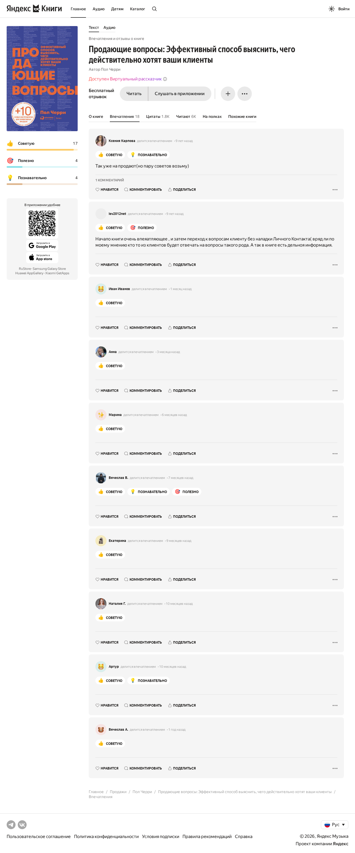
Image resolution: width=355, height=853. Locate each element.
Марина (115, 415)
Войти (343, 9)
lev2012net (117, 214)
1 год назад (177, 730)
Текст (94, 27)
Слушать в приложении (180, 93)
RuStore (25, 269)
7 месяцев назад (180, 478)
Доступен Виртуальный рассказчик (125, 79)
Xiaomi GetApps (57, 273)
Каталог (137, 9)
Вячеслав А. (118, 730)
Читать (133, 93)
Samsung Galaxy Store (49, 269)
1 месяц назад (181, 289)
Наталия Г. (117, 604)
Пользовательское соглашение (39, 836)
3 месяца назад (168, 352)
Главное (78, 9)
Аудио (99, 9)
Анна (113, 352)
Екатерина (117, 541)
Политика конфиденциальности (106, 836)
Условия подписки (160, 836)
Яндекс (340, 843)
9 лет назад (184, 141)
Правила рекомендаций (207, 836)
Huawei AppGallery (29, 273)
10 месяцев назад (179, 604)
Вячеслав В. (118, 478)
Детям (117, 9)
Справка (243, 836)
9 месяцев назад (178, 541)
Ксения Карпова (122, 141)
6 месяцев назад (174, 415)
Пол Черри (110, 69)
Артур (114, 667)
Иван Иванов (119, 289)
